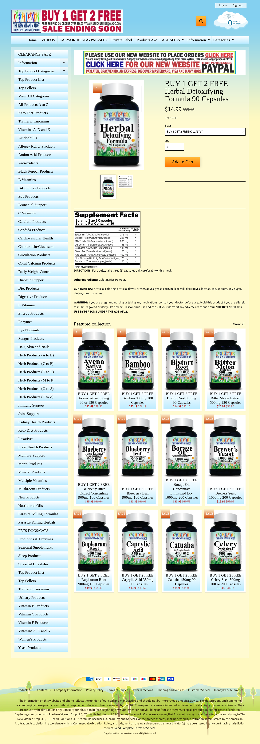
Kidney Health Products (36, 422)
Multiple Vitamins (32, 480)
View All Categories (33, 96)
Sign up (237, 5)
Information (199, 41)
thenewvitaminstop (129, 733)
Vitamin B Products (33, 606)
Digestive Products (33, 297)
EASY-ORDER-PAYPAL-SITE (83, 40)
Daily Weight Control (35, 271)
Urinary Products (31, 597)
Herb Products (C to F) (35, 363)
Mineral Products (31, 472)
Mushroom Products (34, 489)
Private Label (121, 40)
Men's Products (30, 464)
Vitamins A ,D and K (34, 129)
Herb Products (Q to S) (36, 388)
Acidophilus (27, 138)
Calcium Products (32, 221)
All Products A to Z (33, 104)
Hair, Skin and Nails (33, 347)
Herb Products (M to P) (36, 380)
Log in (223, 5)
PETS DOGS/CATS (33, 530)
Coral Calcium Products (36, 263)
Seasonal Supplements (35, 547)
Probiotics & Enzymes (35, 539)
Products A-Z (147, 40)
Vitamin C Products (33, 614)
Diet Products (28, 288)
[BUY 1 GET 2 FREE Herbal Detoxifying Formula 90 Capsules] (108, 187)
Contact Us (44, 690)
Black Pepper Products (35, 171)
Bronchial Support (32, 205)
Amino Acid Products (35, 154)
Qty (167, 141)
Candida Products (31, 230)
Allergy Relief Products (36, 146)
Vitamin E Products (33, 622)
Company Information (68, 690)
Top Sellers (27, 88)
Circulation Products (34, 255)
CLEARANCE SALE (34, 54)
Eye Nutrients (29, 330)
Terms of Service (117, 690)
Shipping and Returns (170, 690)
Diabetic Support (31, 280)
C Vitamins (27, 213)
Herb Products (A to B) (36, 355)
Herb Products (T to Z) (35, 397)
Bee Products (28, 196)
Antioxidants (28, 163)
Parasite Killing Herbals (37, 522)
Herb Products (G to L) (36, 372)
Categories (224, 41)
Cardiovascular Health (35, 238)
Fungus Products (31, 338)
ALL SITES (173, 41)
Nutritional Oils (30, 505)
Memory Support (31, 455)
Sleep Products (29, 556)
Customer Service (199, 690)
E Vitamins (27, 305)
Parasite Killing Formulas (38, 514)
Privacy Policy (94, 690)
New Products (29, 497)
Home (32, 40)
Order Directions (142, 690)
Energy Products (31, 313)
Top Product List (31, 79)
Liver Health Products (35, 447)
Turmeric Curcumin (33, 121)
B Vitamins (27, 180)
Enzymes (25, 322)
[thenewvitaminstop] (67, 21)
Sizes (168, 126)
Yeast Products (29, 647)
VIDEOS (48, 40)
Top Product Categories (43, 72)
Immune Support (31, 405)
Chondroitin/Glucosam (36, 246)
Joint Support (28, 413)
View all (239, 324)
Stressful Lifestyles (33, 564)
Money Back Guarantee (228, 690)
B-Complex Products (34, 188)
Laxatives (25, 439)
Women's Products (32, 639)
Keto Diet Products (33, 113)
